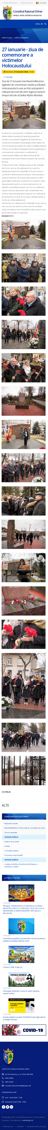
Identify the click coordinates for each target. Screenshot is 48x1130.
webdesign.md (28, 1120)
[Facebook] (3, 1107)
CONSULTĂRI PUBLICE (13, 967)
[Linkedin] (11, 1107)
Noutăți (9, 77)
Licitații (7, 846)
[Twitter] (7, 1107)
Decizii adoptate (11, 832)
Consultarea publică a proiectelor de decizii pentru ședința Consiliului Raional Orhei (24, 939)
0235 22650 (9, 1078)
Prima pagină (7, 38)
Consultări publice (11, 851)
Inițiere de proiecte (12, 841)
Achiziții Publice (11, 837)
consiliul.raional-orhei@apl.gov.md (18, 1086)
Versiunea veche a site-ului (36, 1126)
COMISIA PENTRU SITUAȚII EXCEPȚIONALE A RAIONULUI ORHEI (21, 865)
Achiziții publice (11, 860)
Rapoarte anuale (11, 823)
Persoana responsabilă (14, 855)
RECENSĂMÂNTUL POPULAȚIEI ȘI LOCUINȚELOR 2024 (25, 828)
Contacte (20, 1126)
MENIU (38, 24)
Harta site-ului (27, 3)
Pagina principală (10, 3)
